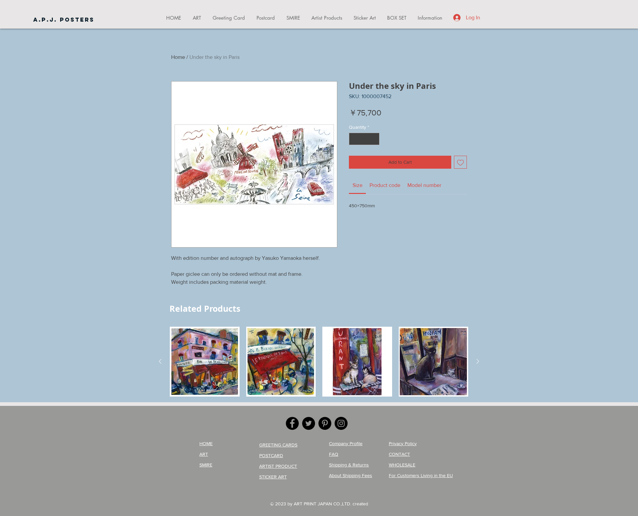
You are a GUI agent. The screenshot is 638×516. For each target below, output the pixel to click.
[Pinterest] (324, 423)
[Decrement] (354, 139)
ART (203, 454)
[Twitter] (308, 423)
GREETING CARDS (278, 444)
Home (178, 57)
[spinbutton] (364, 139)
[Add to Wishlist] (460, 162)
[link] (358, 185)
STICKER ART (273, 476)
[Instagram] (341, 423)
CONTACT (399, 454)
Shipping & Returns (349, 464)
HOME (206, 443)
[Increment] (374, 139)
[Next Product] (478, 361)
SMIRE (205, 464)
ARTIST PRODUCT (278, 466)
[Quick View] (205, 362)
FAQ (333, 454)
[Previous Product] (160, 361)
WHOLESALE (402, 464)
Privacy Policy (403, 443)
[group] (319, 361)
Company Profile (346, 443)
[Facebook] (292, 423)
